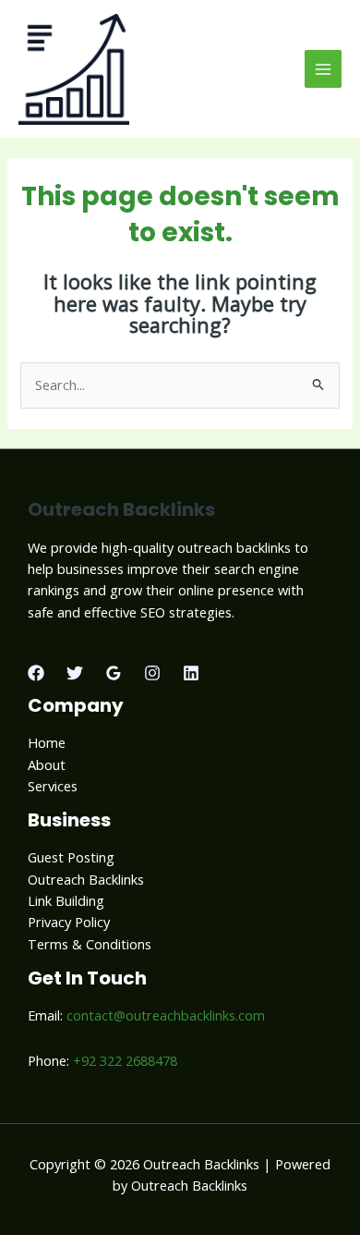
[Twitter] (74, 673)
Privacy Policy (69, 921)
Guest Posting (71, 857)
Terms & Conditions (89, 944)
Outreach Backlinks (86, 879)
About (47, 764)
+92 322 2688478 (125, 1060)
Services (53, 785)
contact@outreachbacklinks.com (165, 1015)
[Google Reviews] (113, 673)
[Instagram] (152, 673)
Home (47, 742)
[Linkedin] (191, 673)
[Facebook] (36, 673)
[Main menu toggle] (323, 68)
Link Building (66, 900)
